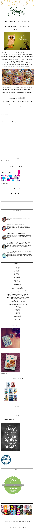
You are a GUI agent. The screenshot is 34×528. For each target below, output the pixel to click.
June (17, 310)
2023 (17, 268)
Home (17, 158)
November (17, 284)
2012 (16, 281)
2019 (17, 271)
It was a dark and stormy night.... (18, 287)
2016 (17, 276)
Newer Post (4, 158)
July (17, 309)
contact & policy (24, 21)
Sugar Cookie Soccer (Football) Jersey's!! (18, 290)
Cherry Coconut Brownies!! (18, 288)
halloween (27, 101)
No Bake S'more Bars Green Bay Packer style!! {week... (18, 295)
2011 (16, 319)
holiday (6, 104)
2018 (17, 273)
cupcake (14, 101)
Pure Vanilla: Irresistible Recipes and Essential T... (18, 292)
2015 (16, 277)
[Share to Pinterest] (24, 98)
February (17, 316)
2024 (17, 267)
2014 (16, 279)
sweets (12, 104)
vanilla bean (25, 104)
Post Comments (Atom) (10, 160)
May (17, 312)
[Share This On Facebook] (13, 107)
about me (12, 21)
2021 (17, 270)
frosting (20, 101)
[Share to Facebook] (23, 98)
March (17, 315)
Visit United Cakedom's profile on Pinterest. (10, 410)
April (17, 313)
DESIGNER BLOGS (21, 527)
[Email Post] (16, 98)
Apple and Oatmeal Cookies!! (18, 303)
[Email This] (18, 98)
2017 (17, 274)
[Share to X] (21, 98)
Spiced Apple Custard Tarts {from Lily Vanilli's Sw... (18, 294)
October (17, 285)
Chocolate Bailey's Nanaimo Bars (16, 233)
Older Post (30, 158)
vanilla (18, 104)
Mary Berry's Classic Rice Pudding (16, 224)
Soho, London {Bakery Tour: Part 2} (18, 301)
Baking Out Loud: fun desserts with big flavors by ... (18, 297)
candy (9, 101)
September (17, 306)
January (17, 318)
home (5, 21)
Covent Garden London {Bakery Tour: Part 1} (18, 304)
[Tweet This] (17, 107)
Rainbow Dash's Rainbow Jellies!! (18, 298)
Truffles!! (18, 291)
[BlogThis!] (20, 98)
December (17, 283)
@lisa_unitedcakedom (9, 419)
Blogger (28, 521)
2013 (16, 280)
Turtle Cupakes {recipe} (13, 215)
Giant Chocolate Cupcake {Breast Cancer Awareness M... (18, 300)
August (17, 307)
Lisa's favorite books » (28, 516)
